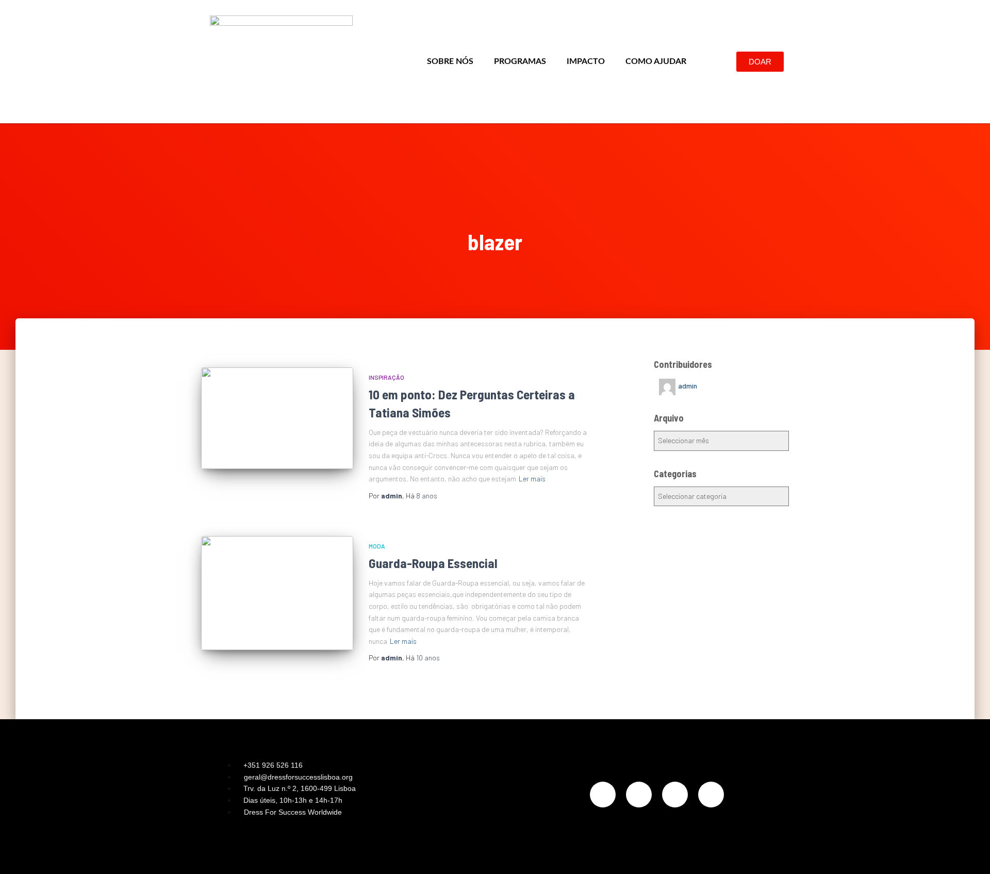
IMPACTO (586, 61)
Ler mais (532, 478)
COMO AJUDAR (655, 61)
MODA (377, 545)
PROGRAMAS (520, 61)
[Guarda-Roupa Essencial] (277, 593)
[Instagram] (603, 794)
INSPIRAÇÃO (386, 377)
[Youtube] (711, 794)
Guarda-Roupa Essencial (433, 563)
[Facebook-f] (639, 794)
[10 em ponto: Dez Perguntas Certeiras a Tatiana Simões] (277, 418)
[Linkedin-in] (675, 794)
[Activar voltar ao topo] (969, 853)
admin (687, 385)
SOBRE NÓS (450, 61)
